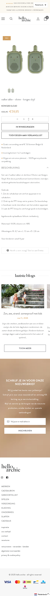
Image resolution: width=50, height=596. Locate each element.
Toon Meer (25, 348)
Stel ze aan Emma (35, 250)
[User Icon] (38, 18)
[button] (42, 594)
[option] (25, 58)
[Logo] (24, 19)
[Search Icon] (11, 18)
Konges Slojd (9, 105)
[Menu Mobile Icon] (3, 18)
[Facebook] (7, 477)
